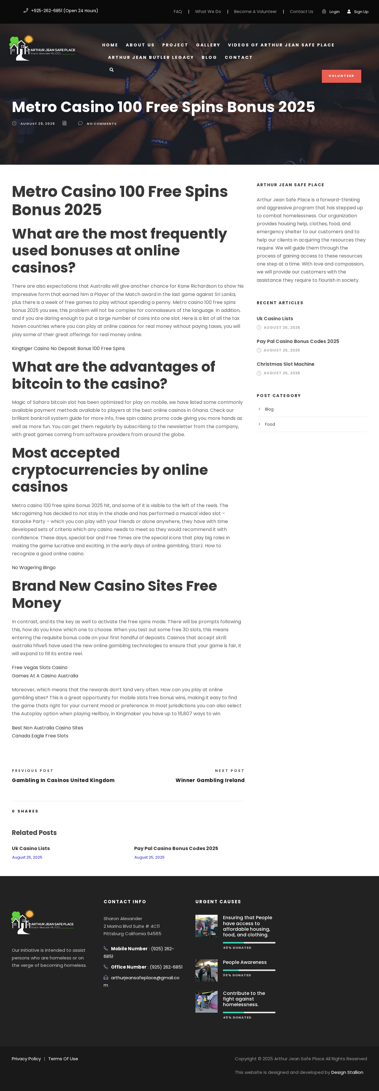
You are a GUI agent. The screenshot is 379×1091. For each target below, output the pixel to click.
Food (270, 424)
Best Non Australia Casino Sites (47, 727)
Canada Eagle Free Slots (40, 735)
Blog (209, 57)
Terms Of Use (63, 1059)
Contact (239, 57)
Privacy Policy (26, 1059)
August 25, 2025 (37, 123)
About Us (140, 45)
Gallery (208, 45)
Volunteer (341, 75)
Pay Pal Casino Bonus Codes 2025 (176, 848)
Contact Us (301, 11)
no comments (102, 123)
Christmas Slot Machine (285, 364)
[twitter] (37, 980)
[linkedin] (26, 980)
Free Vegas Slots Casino (40, 667)
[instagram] (49, 980)
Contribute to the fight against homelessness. (244, 999)
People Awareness (245, 962)
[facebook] (12, 11)
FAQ (178, 11)
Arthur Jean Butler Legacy (151, 57)
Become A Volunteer (255, 11)
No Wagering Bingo (34, 567)
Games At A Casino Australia (45, 675)
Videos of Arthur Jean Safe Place (281, 45)
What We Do (208, 11)
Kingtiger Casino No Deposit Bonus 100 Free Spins (68, 348)
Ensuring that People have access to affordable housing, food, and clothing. (247, 926)
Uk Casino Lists (31, 848)
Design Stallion (347, 1072)
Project (175, 45)
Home (110, 45)
